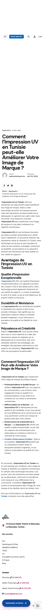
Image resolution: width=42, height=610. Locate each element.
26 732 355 (26, 588)
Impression (6, 130)
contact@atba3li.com (13, 594)
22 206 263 (24, 583)
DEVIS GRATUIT (16, 37)
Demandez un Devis (16, 603)
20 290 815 (16, 577)
